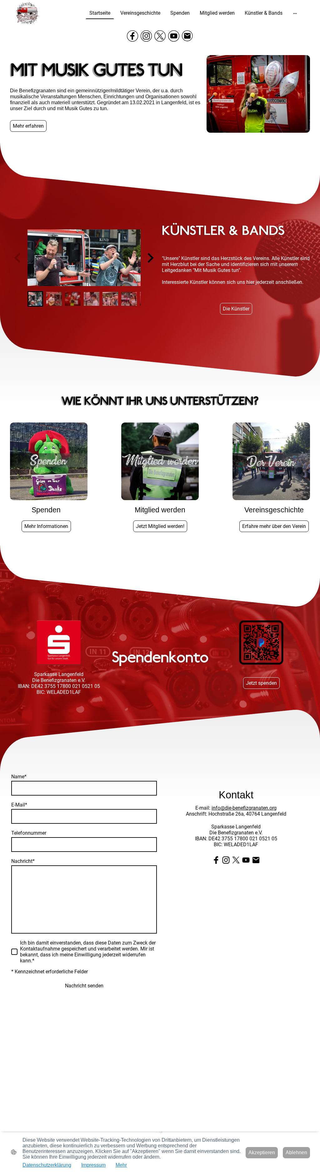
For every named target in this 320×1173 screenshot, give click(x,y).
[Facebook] (132, 36)
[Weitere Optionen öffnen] (295, 13)
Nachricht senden (84, 986)
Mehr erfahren (28, 126)
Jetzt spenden (261, 683)
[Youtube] (173, 36)
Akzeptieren (261, 1152)
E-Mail (19, 805)
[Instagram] (146, 36)
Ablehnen (296, 1152)
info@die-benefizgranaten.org (244, 808)
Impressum (93, 1165)
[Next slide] (150, 258)
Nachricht (23, 861)
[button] (35, 299)
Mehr (121, 1165)
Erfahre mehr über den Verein (274, 526)
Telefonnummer (28, 833)
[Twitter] (160, 36)
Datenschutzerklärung (46, 1165)
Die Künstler (236, 309)
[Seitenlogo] (27, 13)
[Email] (187, 36)
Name (19, 777)
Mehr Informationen (46, 526)
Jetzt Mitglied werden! (160, 526)
